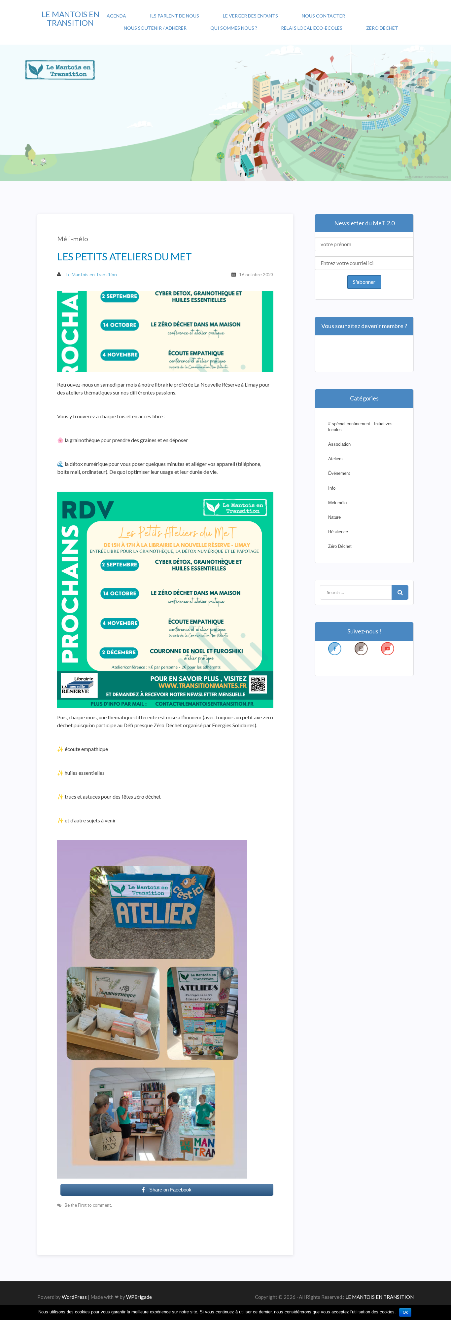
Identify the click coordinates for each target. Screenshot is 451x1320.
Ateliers (335, 458)
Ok (405, 1312)
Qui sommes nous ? (233, 28)
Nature (334, 517)
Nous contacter (323, 16)
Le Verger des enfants (250, 16)
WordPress (74, 1297)
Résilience (338, 531)
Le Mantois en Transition (91, 274)
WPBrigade (139, 1297)
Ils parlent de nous (174, 16)
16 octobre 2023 (256, 274)
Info (331, 488)
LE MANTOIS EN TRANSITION (70, 18)
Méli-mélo (72, 239)
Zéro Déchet (382, 28)
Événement (339, 473)
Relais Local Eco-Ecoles (311, 28)
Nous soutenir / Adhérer (155, 28)
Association (339, 444)
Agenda (116, 16)
